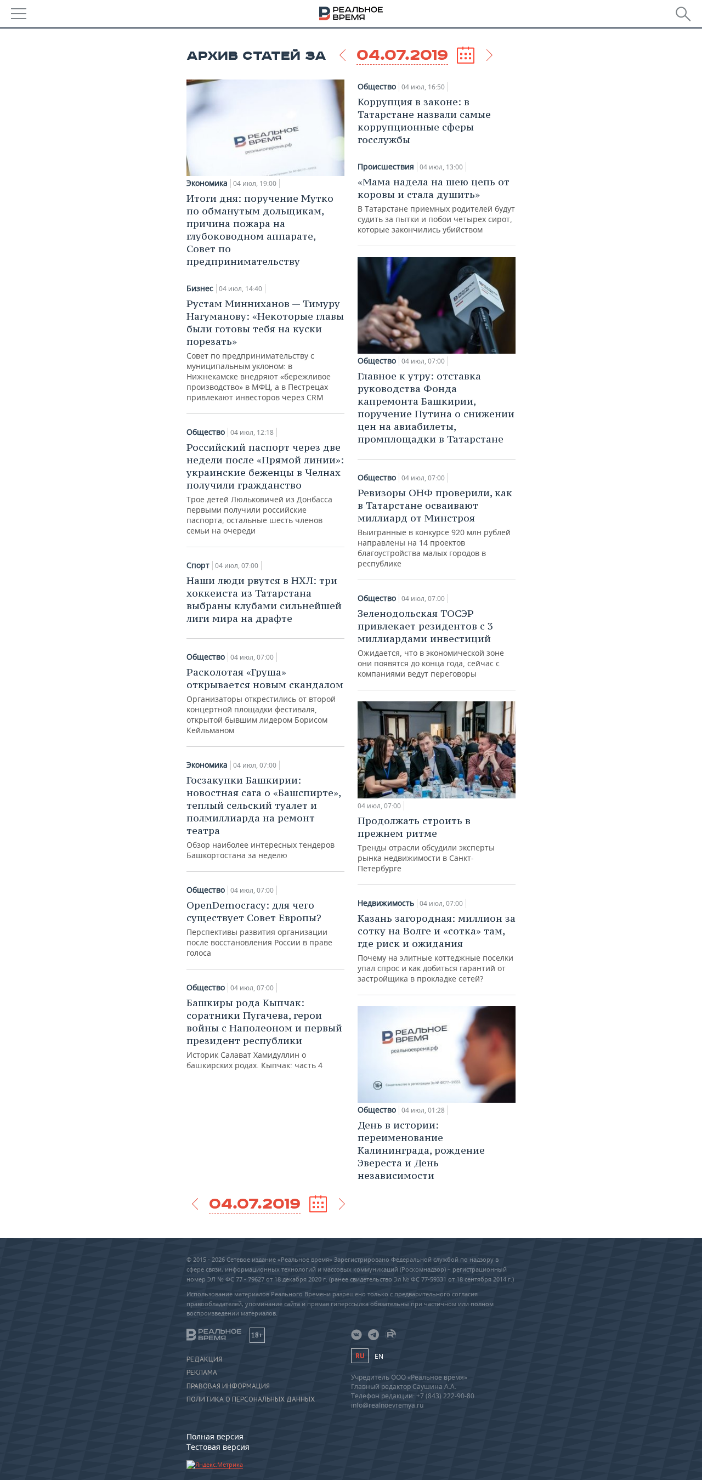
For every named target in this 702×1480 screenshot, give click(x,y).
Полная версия (215, 1436)
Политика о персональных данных (250, 1399)
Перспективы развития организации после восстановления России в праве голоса (259, 928)
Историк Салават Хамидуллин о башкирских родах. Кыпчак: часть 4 (264, 1033)
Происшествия (386, 166)
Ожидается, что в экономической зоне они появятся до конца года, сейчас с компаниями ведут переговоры (431, 643)
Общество (205, 432)
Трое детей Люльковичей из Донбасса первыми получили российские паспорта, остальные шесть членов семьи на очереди (265, 488)
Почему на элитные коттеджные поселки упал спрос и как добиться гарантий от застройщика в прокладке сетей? (437, 948)
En (379, 1356)
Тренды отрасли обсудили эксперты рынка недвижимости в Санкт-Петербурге (426, 844)
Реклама (201, 1372)
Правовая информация (228, 1386)
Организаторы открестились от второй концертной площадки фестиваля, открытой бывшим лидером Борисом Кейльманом (264, 700)
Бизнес (199, 288)
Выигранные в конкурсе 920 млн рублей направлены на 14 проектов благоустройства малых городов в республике (435, 527)
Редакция (204, 1359)
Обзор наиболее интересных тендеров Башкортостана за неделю (263, 817)
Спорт (198, 565)
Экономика (207, 183)
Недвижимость (386, 903)
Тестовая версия (218, 1447)
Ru (359, 1356)
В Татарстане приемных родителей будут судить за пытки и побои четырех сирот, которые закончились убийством (436, 205)
